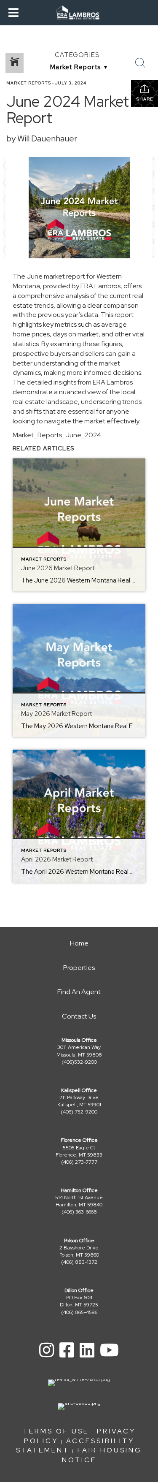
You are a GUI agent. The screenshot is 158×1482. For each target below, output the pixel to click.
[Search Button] (140, 62)
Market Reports (28, 83)
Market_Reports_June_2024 (57, 435)
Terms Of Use (56, 1431)
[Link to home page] (79, 12)
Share (145, 99)
